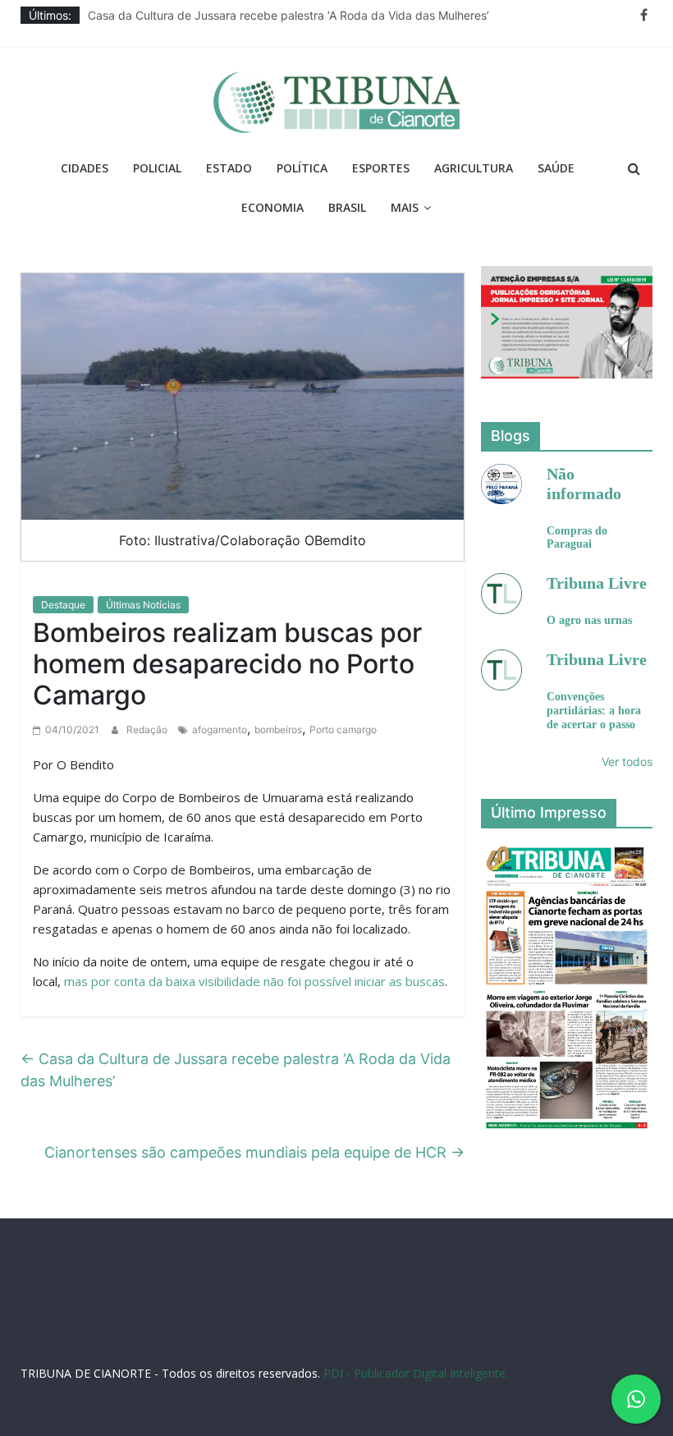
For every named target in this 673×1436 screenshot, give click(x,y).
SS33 (101, 1329)
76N (310, 1329)
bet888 (511, 1329)
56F (126, 1329)
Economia (272, 207)
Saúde (556, 168)
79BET (245, 1329)
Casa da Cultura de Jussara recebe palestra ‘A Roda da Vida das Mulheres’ (288, 15)
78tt (336, 1329)
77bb (422, 1344)
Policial (157, 168)
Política (302, 168)
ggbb (453, 1344)
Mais (405, 207)
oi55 (263, 1344)
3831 (177, 1329)
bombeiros (278, 729)
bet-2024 (606, 1329)
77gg (445, 1329)
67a (237, 1344)
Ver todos (627, 761)
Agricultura (473, 168)
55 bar (319, 1344)
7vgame (409, 1329)
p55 (289, 1344)
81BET (280, 1329)
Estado (229, 168)
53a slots (493, 1344)
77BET (209, 1329)
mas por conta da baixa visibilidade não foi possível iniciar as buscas (254, 981)
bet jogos (556, 1329)
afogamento (219, 729)
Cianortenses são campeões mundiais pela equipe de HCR (254, 1152)
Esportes (381, 168)
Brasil (347, 207)
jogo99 (367, 1329)
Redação (148, 729)
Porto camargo (343, 729)
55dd (476, 1329)
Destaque (63, 605)
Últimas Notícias (143, 605)
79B (150, 1329)
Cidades (84, 168)
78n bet (385, 1344)
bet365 (206, 1344)
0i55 (351, 1344)
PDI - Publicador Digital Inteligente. (415, 1373)
